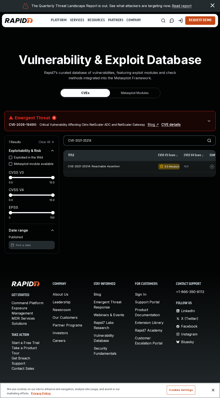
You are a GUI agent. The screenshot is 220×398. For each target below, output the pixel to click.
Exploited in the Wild (28, 157)
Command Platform (27, 303)
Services (77, 20)
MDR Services (23, 318)
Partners (115, 20)
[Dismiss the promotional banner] (212, 5)
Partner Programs (67, 325)
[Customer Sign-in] (180, 20)
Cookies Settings (181, 390)
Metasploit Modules (135, 93)
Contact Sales (23, 368)
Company (134, 20)
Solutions (19, 323)
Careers (59, 340)
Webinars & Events (109, 315)
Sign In (140, 294)
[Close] (213, 390)
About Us (60, 294)
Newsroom (62, 310)
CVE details (171, 124)
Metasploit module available (33, 164)
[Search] (163, 20)
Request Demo (200, 20)
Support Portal (147, 302)
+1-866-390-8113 (190, 292)
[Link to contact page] (172, 20)
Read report (181, 6)
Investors (60, 333)
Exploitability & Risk (25, 150)
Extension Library (149, 322)
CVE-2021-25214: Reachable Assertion (94, 166)
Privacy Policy (41, 393)
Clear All (44, 142)
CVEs (85, 93)
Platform (59, 20)
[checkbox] (10, 157)
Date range (18, 230)
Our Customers (65, 317)
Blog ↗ (153, 124)
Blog (97, 294)
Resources (96, 20)
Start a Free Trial (25, 343)
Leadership (61, 302)
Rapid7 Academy (148, 330)
